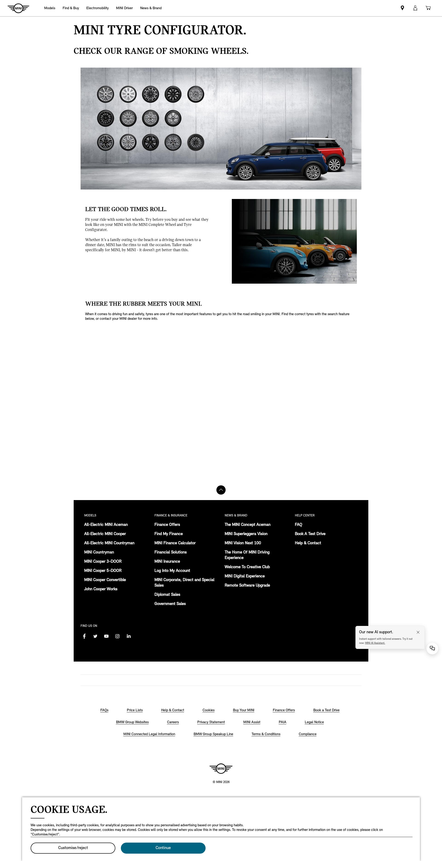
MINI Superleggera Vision (246, 534)
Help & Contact (308, 543)
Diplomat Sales (167, 595)
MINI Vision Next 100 (243, 543)
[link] (402, 8)
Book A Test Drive (310, 534)
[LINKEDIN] (128, 636)
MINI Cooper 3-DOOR (103, 562)
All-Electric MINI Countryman (109, 543)
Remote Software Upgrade (247, 586)
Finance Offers (167, 525)
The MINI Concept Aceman (247, 525)
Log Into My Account (172, 571)
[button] (415, 8)
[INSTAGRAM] (117, 636)
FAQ (298, 525)
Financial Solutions (170, 552)
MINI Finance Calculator (175, 543)
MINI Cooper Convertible (105, 580)
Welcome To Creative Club (247, 567)
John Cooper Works (100, 589)
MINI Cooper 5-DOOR (103, 571)
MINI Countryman (99, 552)
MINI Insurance (167, 562)
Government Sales (170, 604)
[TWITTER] (95, 636)
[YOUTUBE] (106, 636)
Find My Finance (168, 534)
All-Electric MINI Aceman (106, 525)
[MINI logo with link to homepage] (221, 768)
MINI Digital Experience (245, 576)
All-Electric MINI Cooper (105, 534)
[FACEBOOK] (84, 636)
